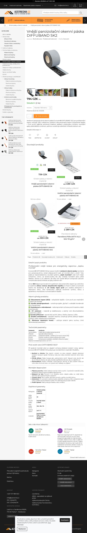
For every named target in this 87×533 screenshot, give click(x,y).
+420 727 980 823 (13, 494)
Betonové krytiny (9, 55)
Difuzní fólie (8, 39)
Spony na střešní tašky (9, 72)
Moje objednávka (66, 485)
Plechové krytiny (9, 57)
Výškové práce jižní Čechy (41, 500)
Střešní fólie (6, 36)
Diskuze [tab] (67, 257)
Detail (51, 170)
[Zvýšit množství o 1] (33, 115)
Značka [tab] (73, 257)
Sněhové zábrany (8, 48)
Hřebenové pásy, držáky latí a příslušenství (11, 64)
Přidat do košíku (42, 116)
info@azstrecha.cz (13, 498)
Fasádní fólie (8, 46)
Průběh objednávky (65, 478)
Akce (34, 473)
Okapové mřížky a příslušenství (12, 67)
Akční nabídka (7, 34)
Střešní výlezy (7, 59)
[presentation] (2, 20)
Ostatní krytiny (10, 86)
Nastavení (22, 529)
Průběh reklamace (66, 482)
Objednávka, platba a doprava (32, 5)
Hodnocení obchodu (15, 5)
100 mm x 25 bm (36, 199)
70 (43, 406)
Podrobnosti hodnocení (50, 39)
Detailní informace (33, 130)
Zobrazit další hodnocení (77, 457)
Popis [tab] (29, 257)
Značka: (64, 39)
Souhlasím (65, 520)
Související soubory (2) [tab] (48, 257)
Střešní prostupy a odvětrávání (11, 76)
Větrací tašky (8, 88)
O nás (5, 5)
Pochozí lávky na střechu (10, 50)
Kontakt (35, 475)
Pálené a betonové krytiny (13, 81)
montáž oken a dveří (41, 401)
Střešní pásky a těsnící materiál (12, 61)
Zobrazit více (12, 516)
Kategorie (35, 471)
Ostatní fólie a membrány (12, 43)
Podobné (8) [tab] (36, 257)
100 (38, 406)
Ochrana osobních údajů (65, 475)
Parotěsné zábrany (10, 41)
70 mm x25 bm (61, 199)
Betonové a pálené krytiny (13, 99)
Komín (4, 74)
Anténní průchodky (10, 97)
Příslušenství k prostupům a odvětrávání (13, 106)
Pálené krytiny (8, 52)
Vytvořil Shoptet (76, 529)
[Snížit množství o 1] (33, 117)
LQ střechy (35, 494)
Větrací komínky (9, 79)
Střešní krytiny (7, 110)
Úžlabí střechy (7, 70)
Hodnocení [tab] (59, 257)
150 (41, 406)
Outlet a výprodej (8, 112)
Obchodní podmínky (64, 471)
